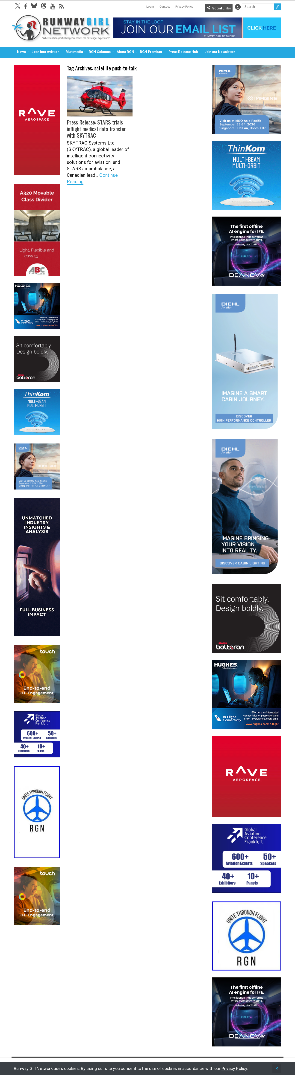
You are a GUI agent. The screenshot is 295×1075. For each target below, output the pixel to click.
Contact (164, 6)
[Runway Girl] (61, 40)
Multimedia (74, 52)
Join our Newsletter (219, 52)
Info (238, 7)
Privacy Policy (184, 6)
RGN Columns (100, 52)
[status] (276, 1068)
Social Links (221, 8)
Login (150, 6)
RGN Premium (151, 52)
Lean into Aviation (45, 52)
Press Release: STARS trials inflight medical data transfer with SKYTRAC (96, 128)
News (21, 52)
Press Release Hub (183, 52)
